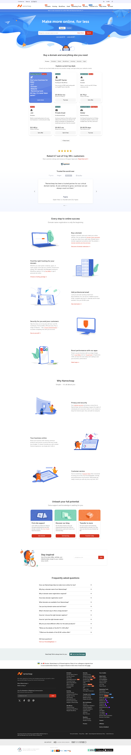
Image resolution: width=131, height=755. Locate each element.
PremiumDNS (70, 686)
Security (85, 6)
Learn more (40, 100)
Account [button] (110, 6)
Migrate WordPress (71, 710)
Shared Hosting (70, 692)
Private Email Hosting (72, 700)
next (96, 191)
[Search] (112, 1)
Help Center (102, 6)
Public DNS (86, 689)
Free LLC (103, 695)
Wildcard (85, 712)
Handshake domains (73, 679)
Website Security (88, 676)
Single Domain (86, 710)
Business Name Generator (105, 715)
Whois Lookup (70, 684)
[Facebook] (24, 701)
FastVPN (87, 684)
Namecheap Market (71, 682)
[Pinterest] (33, 701)
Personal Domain (71, 681)
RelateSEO (102, 699)
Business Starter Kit (105, 694)
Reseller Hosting (71, 695)
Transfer (69, 28)
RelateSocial (103, 700)
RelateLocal (103, 705)
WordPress (62, 6)
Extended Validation (88, 709)
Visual (100, 709)
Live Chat (101, 684)
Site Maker (48, 271)
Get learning (65, 536)
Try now (65, 100)
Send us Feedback (104, 727)
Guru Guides (46, 529)
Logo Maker (77, 355)
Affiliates (101, 723)
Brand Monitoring (104, 707)
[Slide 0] (64, 205)
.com (57, 37)
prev (34, 191)
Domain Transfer (71, 676)
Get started (41, 536)
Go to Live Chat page (78, 654)
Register (62, 28)
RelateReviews (103, 702)
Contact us (21, 1)
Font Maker (102, 712)
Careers (101, 720)
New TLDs (69, 677)
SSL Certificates (87, 702)
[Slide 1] (65, 205)
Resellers (85, 717)
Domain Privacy (87, 674)
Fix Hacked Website (89, 677)
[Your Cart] (103, 1)
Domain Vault (87, 679)
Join (101, 557)
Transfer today (89, 536)
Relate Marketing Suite (106, 697)
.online (69, 37)
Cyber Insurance (88, 686)
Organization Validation (88, 705)
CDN (84, 682)
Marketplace (102, 691)
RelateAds (102, 704)
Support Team (86, 473)
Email (68, 6)
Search (89, 33)
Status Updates (103, 677)
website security (78, 405)
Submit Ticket (102, 682)
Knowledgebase (103, 679)
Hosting (54, 6)
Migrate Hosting (87, 697)
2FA (84, 687)
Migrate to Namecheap (72, 702)
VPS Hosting (70, 697)
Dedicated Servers (71, 699)
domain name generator (93, 237)
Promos (47, 61)
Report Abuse (102, 686)
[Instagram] (29, 701)
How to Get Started (104, 692)
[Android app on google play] (99, 750)
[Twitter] (19, 701)
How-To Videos (103, 681)
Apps (84, 61)
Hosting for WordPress (72, 694)
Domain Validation (87, 707)
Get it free (66, 133)
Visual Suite (89, 355)
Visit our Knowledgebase (47, 642)
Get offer (90, 100)
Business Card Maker (104, 717)
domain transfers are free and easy (80, 243)
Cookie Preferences (110, 733)
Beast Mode (81, 33)
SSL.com (85, 704)
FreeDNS (69, 687)
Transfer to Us (93, 6)
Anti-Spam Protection (88, 691)
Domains (48, 6)
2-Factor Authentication (50, 327)
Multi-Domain (86, 714)
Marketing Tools (76, 6)
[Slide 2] (66, 205)
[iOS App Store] (108, 750)
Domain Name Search (72, 674)
